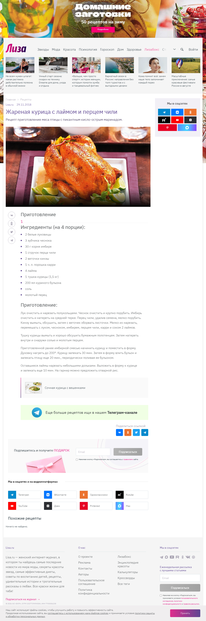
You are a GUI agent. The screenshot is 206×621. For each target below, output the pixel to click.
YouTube (22, 505)
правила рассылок (191, 604)
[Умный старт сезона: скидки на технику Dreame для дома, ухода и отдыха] (53, 65)
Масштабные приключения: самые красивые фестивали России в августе (183, 81)
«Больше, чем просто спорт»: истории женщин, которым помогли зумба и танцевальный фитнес (86, 81)
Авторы (83, 574)
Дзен (57, 505)
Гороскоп (107, 49)
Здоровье (134, 49)
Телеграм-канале (122, 412)
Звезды (43, 49)
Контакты (85, 568)
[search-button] (182, 49)
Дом (120, 49)
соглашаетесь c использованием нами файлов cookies (78, 613)
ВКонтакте (60, 494)
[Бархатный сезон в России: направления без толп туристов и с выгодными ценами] (119, 65)
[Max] (187, 127)
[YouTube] (177, 119)
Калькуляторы (128, 572)
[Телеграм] (164, 112)
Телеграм (23, 494)
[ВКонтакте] (177, 112)
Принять (185, 613)
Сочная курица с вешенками (65, 388)
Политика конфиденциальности (93, 591)
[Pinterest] (167, 127)
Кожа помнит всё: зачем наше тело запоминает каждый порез (152, 79)
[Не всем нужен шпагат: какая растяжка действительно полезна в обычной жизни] (20, 65)
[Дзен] (190, 119)
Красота (69, 49)
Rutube (130, 494)
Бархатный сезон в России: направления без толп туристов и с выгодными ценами (119, 81)
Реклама (84, 562)
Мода (56, 49)
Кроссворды (126, 578)
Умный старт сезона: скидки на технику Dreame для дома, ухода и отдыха (52, 81)
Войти (193, 49)
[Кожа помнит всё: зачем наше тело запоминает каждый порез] (152, 65)
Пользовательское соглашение (91, 582)
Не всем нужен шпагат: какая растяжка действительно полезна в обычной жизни (19, 81)
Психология (88, 49)
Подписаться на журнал (21, 599)
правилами (128, 459)
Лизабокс (151, 49)
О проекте (85, 557)
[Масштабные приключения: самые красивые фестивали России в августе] (186, 65)
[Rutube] (164, 119)
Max (128, 505)
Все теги (124, 584)
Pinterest (95, 505)
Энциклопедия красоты (128, 564)
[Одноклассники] (190, 112)
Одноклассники (99, 494)
